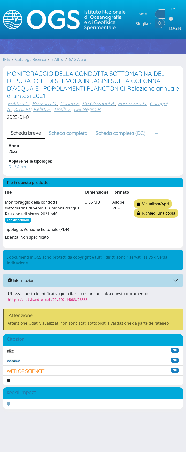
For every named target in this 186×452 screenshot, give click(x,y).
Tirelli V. (62, 109)
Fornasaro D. (132, 103)
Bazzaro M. (44, 103)
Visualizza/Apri (154, 204)
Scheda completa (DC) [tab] (120, 133)
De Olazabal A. (98, 103)
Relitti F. (42, 109)
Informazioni (23, 280)
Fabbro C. (18, 103)
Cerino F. (69, 103)
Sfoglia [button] (142, 23)
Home (141, 14)
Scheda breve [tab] (26, 133)
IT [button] (170, 9)
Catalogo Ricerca (30, 59)
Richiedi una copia (157, 213)
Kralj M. (22, 109)
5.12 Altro (77, 59)
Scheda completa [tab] (68, 133)
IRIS (6, 59)
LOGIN (175, 28)
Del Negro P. (87, 109)
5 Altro (57, 59)
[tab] (156, 133)
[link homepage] (66, 19)
